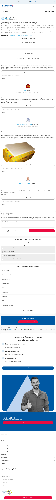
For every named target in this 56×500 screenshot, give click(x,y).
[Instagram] (2, 469)
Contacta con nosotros (6, 466)
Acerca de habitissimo (6, 462)
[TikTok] (16, 469)
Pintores (3, 447)
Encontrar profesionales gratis (28, 321)
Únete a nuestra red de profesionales (28, 368)
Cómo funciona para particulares (8, 456)
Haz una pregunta (49, 11)
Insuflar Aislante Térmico (10, 255)
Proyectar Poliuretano (9, 251)
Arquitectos (3, 451)
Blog (2, 441)
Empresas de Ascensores (6, 438)
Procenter (3, 445)
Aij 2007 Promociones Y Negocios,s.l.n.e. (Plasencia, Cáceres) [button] (24, 185)
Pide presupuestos (28, 497)
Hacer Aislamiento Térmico (10, 248)
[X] (9, 469)
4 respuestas (4, 35)
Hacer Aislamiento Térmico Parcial (12, 259)
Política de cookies (6, 482)
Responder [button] (29, 72)
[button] (28, 434)
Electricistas (3, 448)
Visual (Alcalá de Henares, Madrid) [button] (24, 92)
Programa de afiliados (6, 465)
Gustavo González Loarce (24, 124)
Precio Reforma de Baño (6, 435)
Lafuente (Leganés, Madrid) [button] (24, 126)
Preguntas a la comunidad (6, 443)
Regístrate (3, 457)
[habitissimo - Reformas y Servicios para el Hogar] (6, 6)
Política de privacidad (7, 479)
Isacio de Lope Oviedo (24, 183)
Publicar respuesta (42, 230)
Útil (4, 78)
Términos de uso (6, 476)
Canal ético (3, 463)
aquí (10, 329)
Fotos (2, 444)
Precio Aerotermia (5, 437)
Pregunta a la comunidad (28, 42)
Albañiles (3, 449)
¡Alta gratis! (33, 1)
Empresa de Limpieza (5, 440)
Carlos (24, 90)
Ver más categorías (28, 310)
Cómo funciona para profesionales (8, 459)
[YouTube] (13, 469)
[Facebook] (6, 469)
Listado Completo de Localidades (8, 451)
